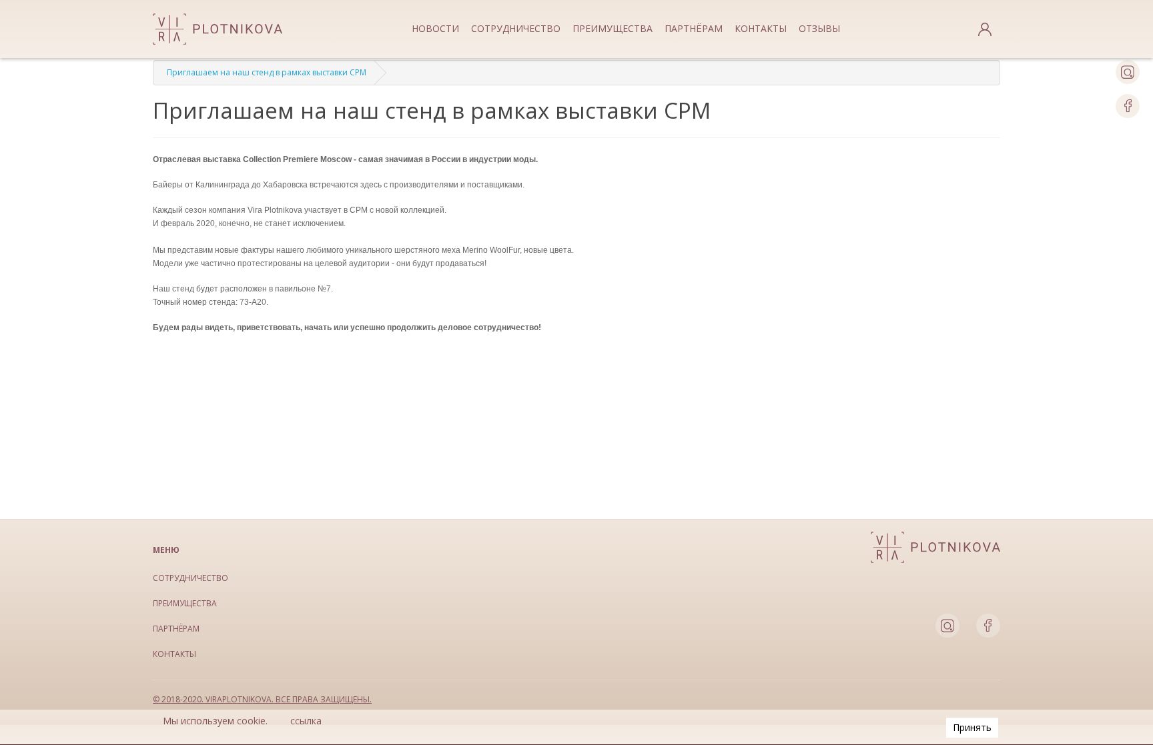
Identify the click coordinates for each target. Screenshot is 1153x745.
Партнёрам (694, 28)
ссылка (306, 720)
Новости (435, 28)
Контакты (761, 28)
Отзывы (819, 28)
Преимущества (612, 28)
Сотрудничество (515, 28)
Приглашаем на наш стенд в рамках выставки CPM (266, 72)
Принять (972, 727)
